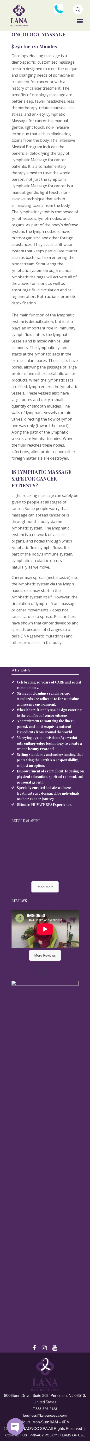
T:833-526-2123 (45, 1409)
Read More (45, 887)
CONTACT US (16, 1435)
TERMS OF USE (72, 1435)
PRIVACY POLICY (44, 1435)
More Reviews (45, 955)
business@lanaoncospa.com (45, 1415)
